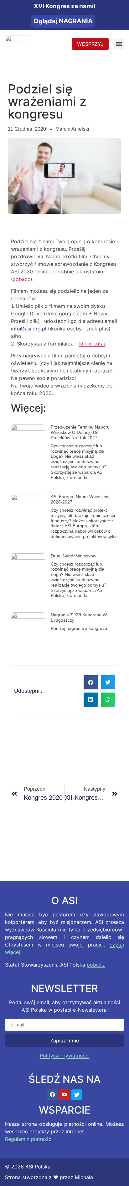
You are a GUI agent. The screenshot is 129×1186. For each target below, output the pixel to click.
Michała (84, 1177)
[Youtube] (64, 1094)
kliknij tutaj (92, 343)
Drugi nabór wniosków (73, 555)
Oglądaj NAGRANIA (63, 21)
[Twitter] (76, 1094)
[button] (119, 44)
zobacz (21, 279)
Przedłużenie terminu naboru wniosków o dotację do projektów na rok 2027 (80, 432)
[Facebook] (52, 1094)
